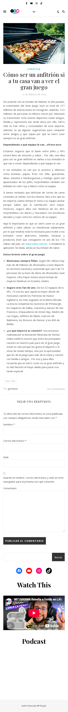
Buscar (58, 557)
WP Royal (41, 705)
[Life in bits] (14, 11)
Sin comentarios (56, 388)
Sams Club (10, 381)
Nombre (9, 424)
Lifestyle (34, 69)
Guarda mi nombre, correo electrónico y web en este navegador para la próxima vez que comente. (33, 479)
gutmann (13, 388)
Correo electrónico (14, 440)
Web (6, 457)
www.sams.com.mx (36, 243)
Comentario (10, 488)
